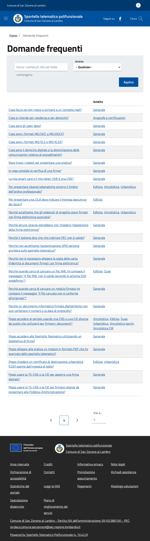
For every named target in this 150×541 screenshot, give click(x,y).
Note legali (118, 464)
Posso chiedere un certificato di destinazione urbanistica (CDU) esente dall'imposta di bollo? (46, 364)
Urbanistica (128, 186)
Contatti (49, 472)
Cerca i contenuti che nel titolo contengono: (36, 71)
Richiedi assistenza (123, 472)
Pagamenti (84, 486)
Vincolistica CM (103, 328)
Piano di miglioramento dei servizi (56, 506)
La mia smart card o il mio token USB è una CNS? (41, 178)
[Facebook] (118, 18)
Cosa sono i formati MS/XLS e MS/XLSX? (35, 142)
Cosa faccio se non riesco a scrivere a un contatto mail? (45, 109)
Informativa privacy (90, 464)
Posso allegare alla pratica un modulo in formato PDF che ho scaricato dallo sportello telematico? (48, 351)
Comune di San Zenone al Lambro (26, 5)
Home (13, 35)
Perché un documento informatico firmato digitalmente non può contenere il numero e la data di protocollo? (48, 308)
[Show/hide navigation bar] (5, 18)
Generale (99, 109)
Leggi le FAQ (52, 486)
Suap (107, 271)
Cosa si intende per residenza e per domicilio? (39, 117)
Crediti (48, 464)
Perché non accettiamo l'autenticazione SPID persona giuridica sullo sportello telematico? (44, 248)
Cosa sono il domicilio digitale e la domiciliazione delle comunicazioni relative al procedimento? (44, 152)
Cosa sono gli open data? (25, 125)
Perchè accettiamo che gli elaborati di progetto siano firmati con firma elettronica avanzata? (48, 214)
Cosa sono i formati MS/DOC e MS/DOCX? (36, 133)
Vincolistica (111, 186)
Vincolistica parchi (122, 323)
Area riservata (19, 464)
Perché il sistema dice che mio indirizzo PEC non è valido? (47, 237)
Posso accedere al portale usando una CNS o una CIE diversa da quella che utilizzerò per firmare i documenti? (48, 321)
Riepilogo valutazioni (124, 486)
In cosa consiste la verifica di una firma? (35, 170)
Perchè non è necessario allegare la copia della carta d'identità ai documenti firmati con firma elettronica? (44, 261)
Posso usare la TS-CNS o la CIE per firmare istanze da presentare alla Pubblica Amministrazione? (44, 389)
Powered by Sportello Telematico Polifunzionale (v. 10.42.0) (49, 534)
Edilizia (98, 186)
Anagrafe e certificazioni (109, 117)
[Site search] (140, 18)
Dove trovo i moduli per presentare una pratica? (40, 162)
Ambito (79, 61)
